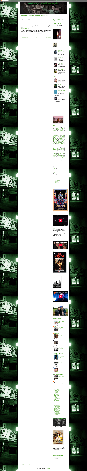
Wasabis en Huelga (60, 57)
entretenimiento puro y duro (58, 141)
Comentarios (56, 458)
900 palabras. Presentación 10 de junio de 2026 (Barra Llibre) (61, 376)
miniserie (54, 147)
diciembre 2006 (57, 176)
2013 (55, 167)
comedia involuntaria (62, 137)
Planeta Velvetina (56, 411)
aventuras (54, 131)
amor (62, 129)
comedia (55, 137)
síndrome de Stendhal (57, 157)
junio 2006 (56, 185)
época (54, 142)
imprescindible (61, 144)
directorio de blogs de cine (56, 453)
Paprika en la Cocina (57, 408)
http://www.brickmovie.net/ (25, 28)
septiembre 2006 (57, 180)
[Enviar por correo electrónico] (37, 33)
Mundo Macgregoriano (57, 398)
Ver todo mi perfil (60, 44)
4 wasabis (55, 127)
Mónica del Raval (60, 78)
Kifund (55, 396)
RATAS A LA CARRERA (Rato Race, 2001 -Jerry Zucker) (61, 322)
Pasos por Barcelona (57, 410)
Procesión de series (60, 63)
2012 (55, 168)
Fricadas (55, 393)
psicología (57, 154)
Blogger (48, 468)
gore (63, 142)
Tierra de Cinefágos (56, 400)
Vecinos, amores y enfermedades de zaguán (60, 348)
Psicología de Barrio (56, 412)
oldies (58, 149)
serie (62, 155)
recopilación (54, 155)
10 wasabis (58, 126)
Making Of (55, 397)
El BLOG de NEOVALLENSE (58, 340)
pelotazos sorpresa (55, 152)
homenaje (57, 143)
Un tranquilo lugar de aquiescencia (59, 374)
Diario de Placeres (56, 367)
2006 (55, 175)
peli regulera (55, 150)
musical (58, 148)
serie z (58, 156)
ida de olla (55, 144)
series (61, 156)
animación (54, 130)
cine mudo (59, 135)
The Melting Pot (56, 414)
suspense (63, 158)
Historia (54, 143)
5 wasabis (59, 127)
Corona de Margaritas (57, 405)
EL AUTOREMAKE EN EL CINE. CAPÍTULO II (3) (61, 363)
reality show (62, 154)
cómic (55, 138)
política (54, 154)
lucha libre (54, 146)
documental (61, 139)
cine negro (62, 135)
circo (58, 136)
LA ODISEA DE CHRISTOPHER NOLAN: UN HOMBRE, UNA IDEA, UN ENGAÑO (61, 356)
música (54, 148)
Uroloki (55, 401)
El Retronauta (56, 391)
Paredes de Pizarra (56, 409)
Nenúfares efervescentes (57, 326)
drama (54, 140)
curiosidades (55, 139)
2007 (55, 174)
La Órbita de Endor (56, 333)
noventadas (62, 148)
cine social (54, 136)
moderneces (62, 147)
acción (58, 129)
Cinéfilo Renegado (56, 388)
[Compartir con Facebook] (40, 33)
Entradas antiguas (48, 37)
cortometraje (61, 138)
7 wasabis (56, 128)
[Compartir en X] (39, 33)
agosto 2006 (56, 181)
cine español (55, 135)
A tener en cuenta (25, 21)
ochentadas (54, 149)
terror (58, 159)
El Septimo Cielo (56, 392)
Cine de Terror (56, 387)
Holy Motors (59, 84)
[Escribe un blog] (38, 33)
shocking (64, 156)
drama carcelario (60, 140)
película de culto (61, 150)
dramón (64, 140)
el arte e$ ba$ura (56, 389)
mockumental (58, 147)
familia (56, 142)
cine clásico (56, 134)
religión (59, 155)
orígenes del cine (62, 149)
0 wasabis (54, 126)
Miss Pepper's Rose (56, 407)
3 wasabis (62, 126)
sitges (63, 157)
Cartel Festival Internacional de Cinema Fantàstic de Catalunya (61, 51)
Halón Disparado (56, 394)
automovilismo (61, 130)
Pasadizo (55, 399)
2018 (55, 166)
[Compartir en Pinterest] (41, 33)
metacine (62, 146)
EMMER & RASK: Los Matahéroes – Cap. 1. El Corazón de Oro (61, 335)
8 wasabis (61, 128)
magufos (59, 146)
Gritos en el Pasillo (60, 69)
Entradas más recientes (24, 37)
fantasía (59, 142)
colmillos (62, 136)
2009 (55, 172)
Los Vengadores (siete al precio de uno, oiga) (61, 90)
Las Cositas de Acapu (57, 406)
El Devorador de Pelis (57, 390)
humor (62, 143)
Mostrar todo (63, 383)
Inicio (36, 37)
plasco (63, 153)
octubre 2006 (56, 179)
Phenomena (59, 153)
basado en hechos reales (60, 131)
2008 (55, 173)
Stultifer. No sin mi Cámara (57, 413)
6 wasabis (63, 127)
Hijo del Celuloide (56, 395)
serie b (54, 156)
